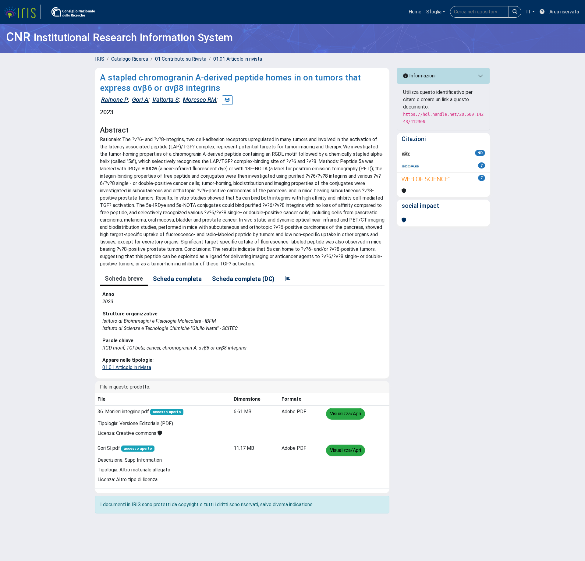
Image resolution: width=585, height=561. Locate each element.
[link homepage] (22, 12)
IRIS (99, 59)
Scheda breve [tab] (124, 278)
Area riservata (564, 12)
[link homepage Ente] (73, 12)
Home (415, 12)
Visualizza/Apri (345, 414)
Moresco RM (199, 99)
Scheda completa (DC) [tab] (243, 278)
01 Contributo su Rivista (180, 59)
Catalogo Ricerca (129, 59)
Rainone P (114, 99)
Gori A (140, 99)
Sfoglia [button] (433, 12)
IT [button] (528, 12)
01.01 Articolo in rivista (237, 59)
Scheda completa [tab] (177, 278)
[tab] (288, 278)
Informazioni (421, 76)
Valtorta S (165, 99)
